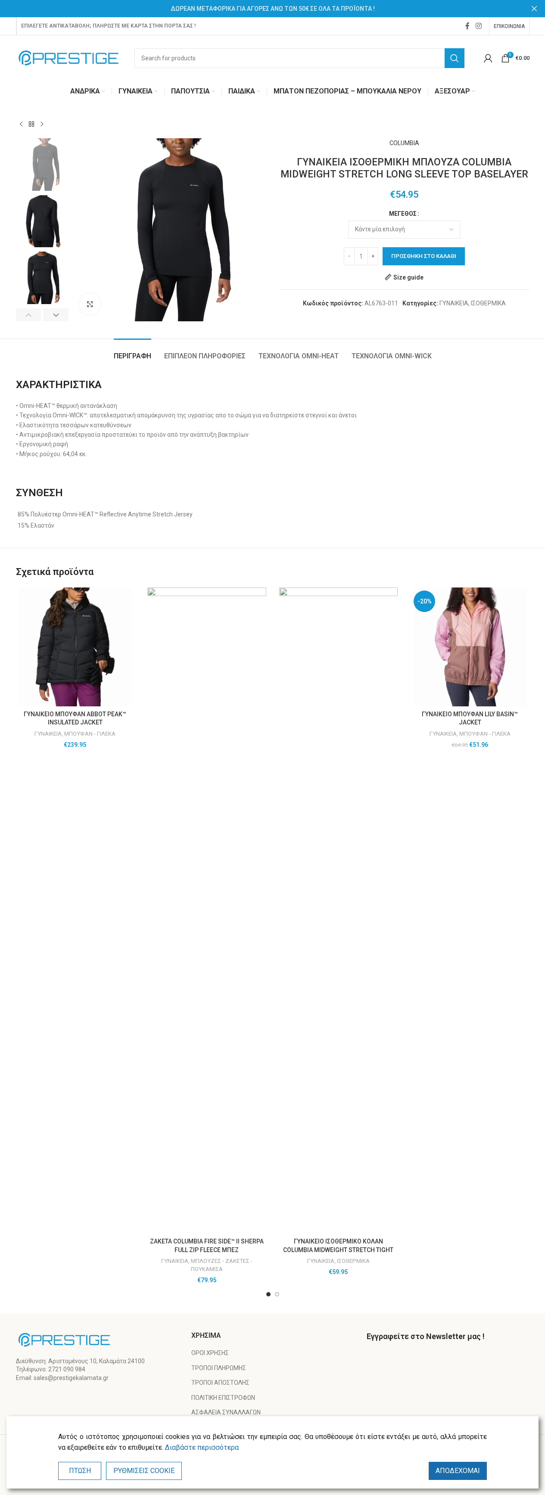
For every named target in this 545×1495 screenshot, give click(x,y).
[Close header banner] (534, 8)
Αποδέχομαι (458, 1471)
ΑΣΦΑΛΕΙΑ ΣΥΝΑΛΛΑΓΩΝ (226, 1412)
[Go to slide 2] (277, 1294)
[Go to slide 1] (268, 1294)
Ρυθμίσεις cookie (143, 1471)
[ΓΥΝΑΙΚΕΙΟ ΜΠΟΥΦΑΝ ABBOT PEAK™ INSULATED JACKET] (75, 646)
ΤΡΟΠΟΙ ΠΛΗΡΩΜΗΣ (218, 1367)
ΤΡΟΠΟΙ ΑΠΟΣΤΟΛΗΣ (220, 1382)
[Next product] (42, 124)
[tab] (132, 352)
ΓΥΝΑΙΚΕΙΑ (453, 303)
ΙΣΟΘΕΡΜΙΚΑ (488, 303)
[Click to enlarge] (90, 304)
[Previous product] (21, 124)
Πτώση (80, 1471)
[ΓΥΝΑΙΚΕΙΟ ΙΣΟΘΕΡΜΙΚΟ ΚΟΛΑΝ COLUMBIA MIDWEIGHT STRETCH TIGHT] (338, 910)
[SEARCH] (454, 58)
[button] (28, 314)
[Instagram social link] (478, 26)
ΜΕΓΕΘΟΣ (403, 213)
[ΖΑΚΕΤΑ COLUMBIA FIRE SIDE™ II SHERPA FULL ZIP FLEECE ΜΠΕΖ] (206, 910)
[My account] (488, 58)
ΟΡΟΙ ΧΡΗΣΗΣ (210, 1352)
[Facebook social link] (467, 26)
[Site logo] (68, 57)
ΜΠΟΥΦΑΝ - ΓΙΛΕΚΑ (89, 733)
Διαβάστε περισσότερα (202, 1447)
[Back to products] (31, 124)
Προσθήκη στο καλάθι (423, 256)
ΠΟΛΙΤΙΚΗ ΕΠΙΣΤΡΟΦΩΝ (223, 1397)
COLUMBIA (404, 143)
